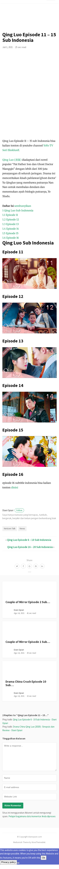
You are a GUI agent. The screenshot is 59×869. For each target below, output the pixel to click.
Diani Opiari (12, 510)
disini (14, 487)
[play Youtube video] (29, 273)
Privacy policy (8, 862)
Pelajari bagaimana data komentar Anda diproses (32, 816)
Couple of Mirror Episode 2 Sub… (28, 602)
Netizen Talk (9, 528)
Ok (43, 857)
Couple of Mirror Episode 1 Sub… (28, 642)
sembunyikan (22, 205)
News (22, 528)
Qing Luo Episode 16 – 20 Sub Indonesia (30, 547)
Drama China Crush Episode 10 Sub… (26, 683)
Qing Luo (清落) (11, 159)
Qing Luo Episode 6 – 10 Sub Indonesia (29, 540)
